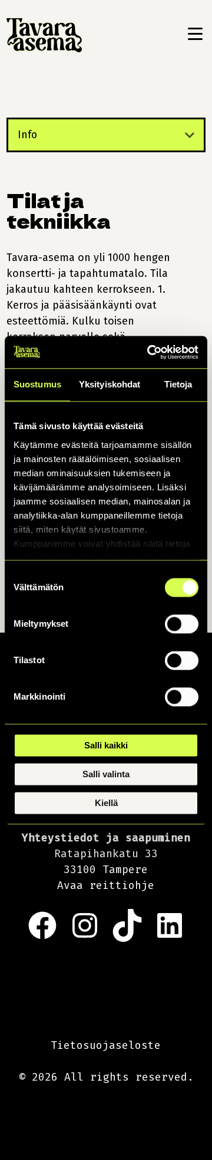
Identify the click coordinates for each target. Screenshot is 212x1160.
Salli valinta (106, 774)
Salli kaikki (106, 745)
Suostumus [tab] (37, 384)
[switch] (181, 623)
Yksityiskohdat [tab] (109, 384)
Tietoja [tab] (178, 384)
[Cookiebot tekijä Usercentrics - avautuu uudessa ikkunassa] (149, 352)
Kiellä (106, 803)
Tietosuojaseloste (106, 1045)
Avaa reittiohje (105, 885)
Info (27, 134)
